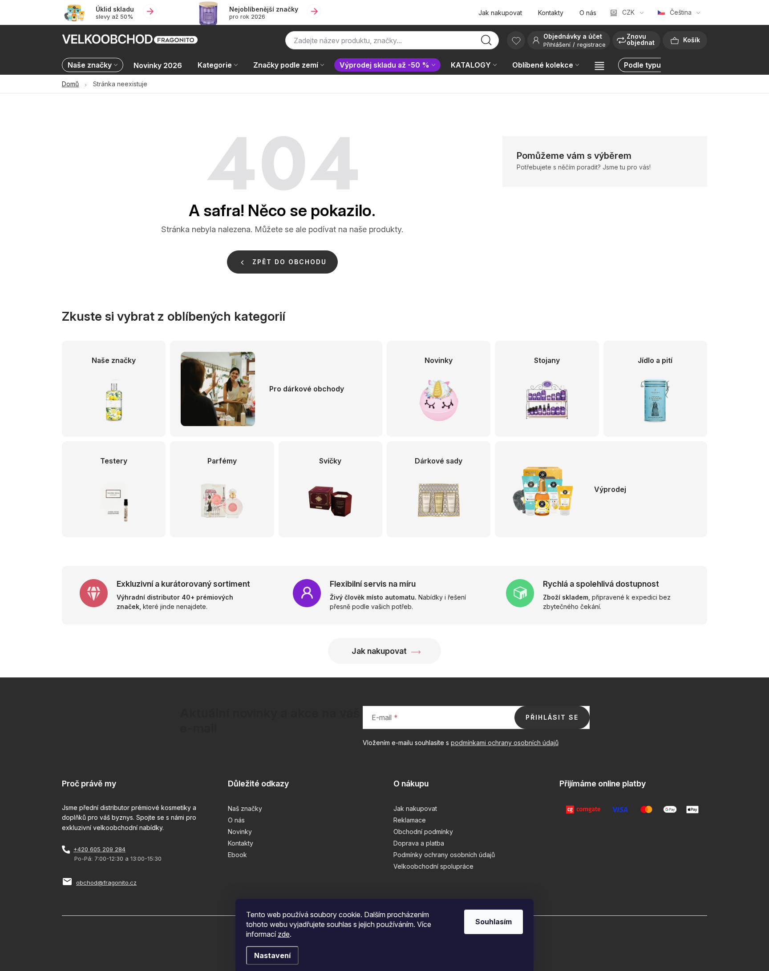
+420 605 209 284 (99, 849)
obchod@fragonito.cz (106, 882)
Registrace (591, 44)
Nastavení (272, 955)
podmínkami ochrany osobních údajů (505, 742)
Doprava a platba (418, 843)
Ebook (237, 854)
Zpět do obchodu (289, 262)
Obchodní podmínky (423, 831)
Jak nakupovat (500, 12)
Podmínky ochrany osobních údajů (444, 854)
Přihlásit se (552, 717)
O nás (587, 12)
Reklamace (409, 820)
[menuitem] (95, 66)
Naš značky (245, 808)
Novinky (240, 831)
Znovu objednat (641, 39)
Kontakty (550, 12)
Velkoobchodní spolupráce (433, 866)
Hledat (486, 42)
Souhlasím (493, 921)
